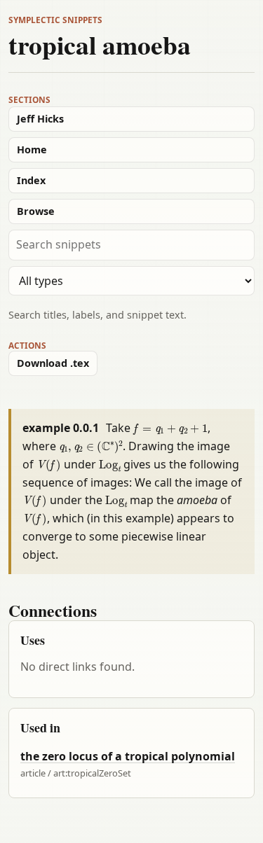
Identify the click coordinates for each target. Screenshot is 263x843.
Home (32, 149)
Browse (36, 211)
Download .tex (53, 363)
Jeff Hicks (40, 118)
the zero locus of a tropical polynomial (127, 756)
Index (31, 180)
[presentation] (170, 427)
